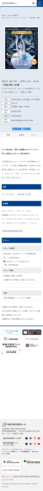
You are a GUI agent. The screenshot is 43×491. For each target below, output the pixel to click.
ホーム (4, 15)
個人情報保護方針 (25, 451)
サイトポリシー (29, 449)
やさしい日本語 (6, 453)
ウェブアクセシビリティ (16, 449)
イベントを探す (12, 15)
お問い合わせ (35, 451)
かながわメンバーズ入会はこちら (18, 261)
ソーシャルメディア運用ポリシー (10, 451)
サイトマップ (5, 449)
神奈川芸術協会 (16, 120)
